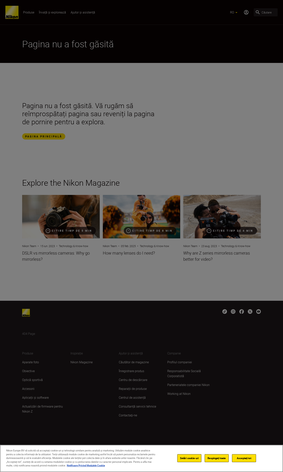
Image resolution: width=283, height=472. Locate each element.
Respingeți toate (217, 458)
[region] (141, 458)
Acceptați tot (244, 458)
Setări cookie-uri (189, 458)
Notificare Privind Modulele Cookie (86, 465)
